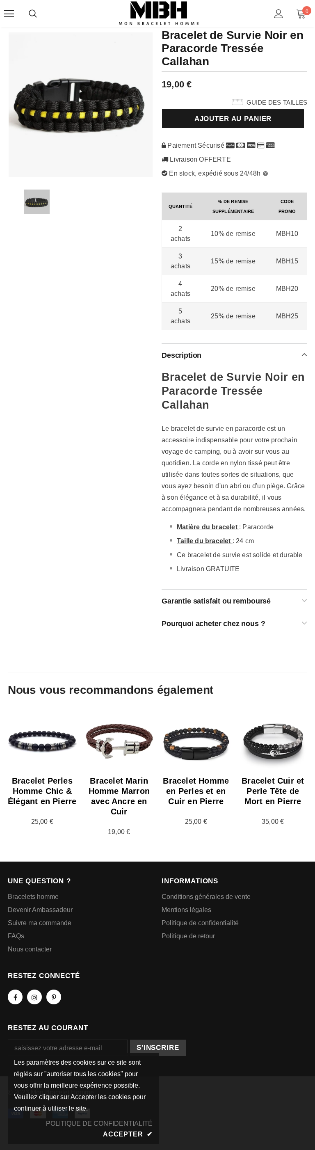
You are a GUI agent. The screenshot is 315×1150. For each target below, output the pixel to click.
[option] (80, 104)
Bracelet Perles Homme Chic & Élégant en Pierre (42, 791)
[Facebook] (15, 997)
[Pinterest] (53, 997)
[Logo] (159, 13)
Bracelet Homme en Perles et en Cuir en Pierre (196, 791)
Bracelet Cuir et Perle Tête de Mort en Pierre (273, 791)
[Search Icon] (33, 14)
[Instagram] (34, 997)
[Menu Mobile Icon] (9, 14)
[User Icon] (278, 13)
